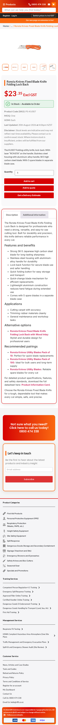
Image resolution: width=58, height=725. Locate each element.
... (11, 26)
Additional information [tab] (34, 214)
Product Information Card (36, 384)
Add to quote (29, 188)
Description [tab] (12, 214)
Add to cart (29, 181)
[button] (43, 16)
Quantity (8, 172)
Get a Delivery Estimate (29, 195)
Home (6, 26)
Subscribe (29, 479)
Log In (14, 16)
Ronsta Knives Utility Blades (25, 369)
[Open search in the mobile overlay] (29, 10)
